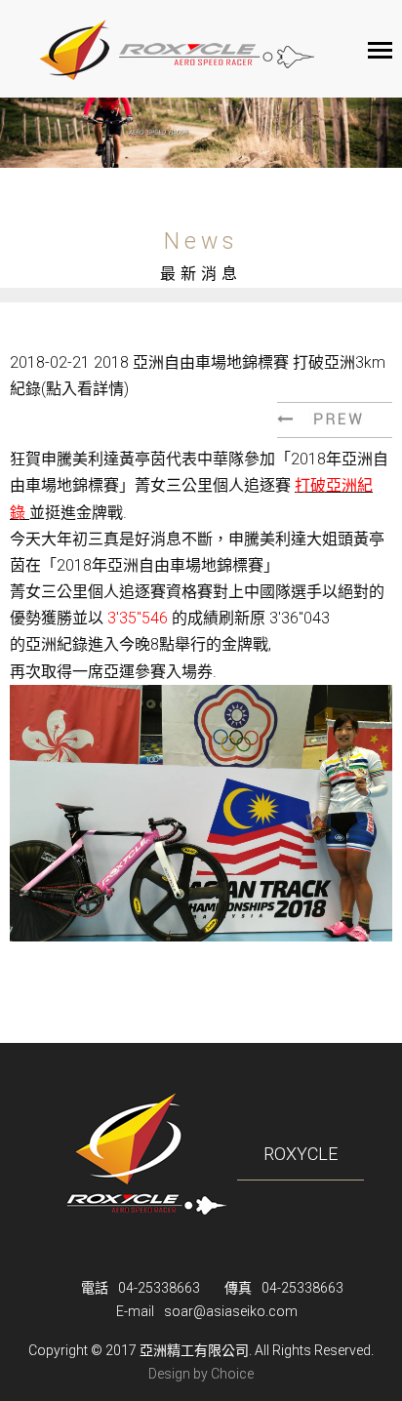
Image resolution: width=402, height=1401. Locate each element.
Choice (232, 1373)
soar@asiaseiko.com (231, 1311)
